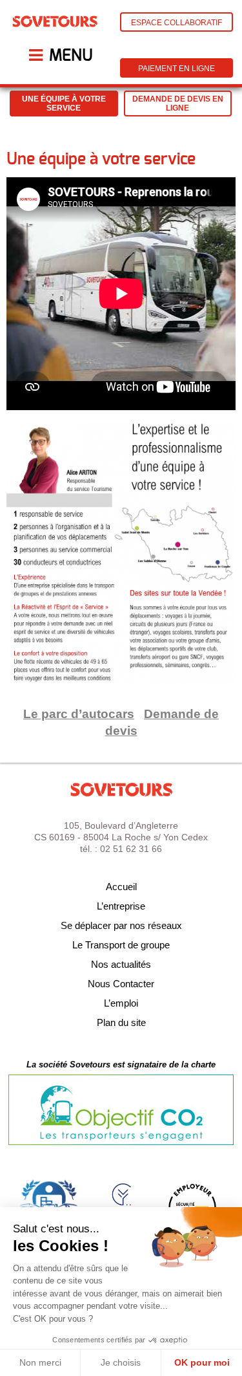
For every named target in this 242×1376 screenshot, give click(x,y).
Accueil (121, 886)
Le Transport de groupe (121, 944)
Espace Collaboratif (176, 22)
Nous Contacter (121, 983)
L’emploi (121, 1003)
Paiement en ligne (176, 68)
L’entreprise (121, 906)
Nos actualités (121, 964)
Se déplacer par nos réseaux (121, 925)
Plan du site (121, 1022)
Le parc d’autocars (78, 714)
